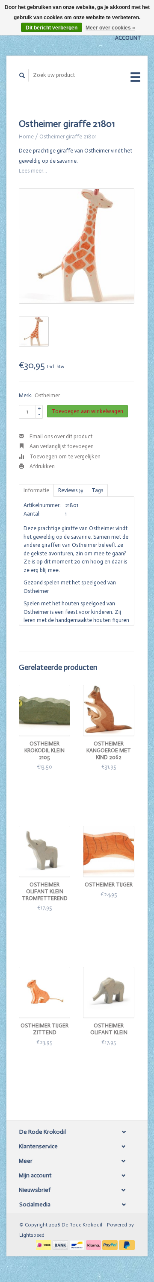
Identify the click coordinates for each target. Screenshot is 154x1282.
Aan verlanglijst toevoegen (61, 446)
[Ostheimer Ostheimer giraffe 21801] (76, 246)
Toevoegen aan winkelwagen (87, 411)
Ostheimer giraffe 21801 (68, 136)
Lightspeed (31, 1235)
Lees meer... (33, 170)
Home (26, 136)
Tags (97, 490)
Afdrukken (41, 466)
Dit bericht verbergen (51, 28)
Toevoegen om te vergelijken (64, 456)
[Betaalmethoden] (44, 1244)
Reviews (70, 490)
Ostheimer (47, 395)
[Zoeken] (22, 75)
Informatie (36, 490)
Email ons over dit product (60, 436)
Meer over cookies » (110, 28)
